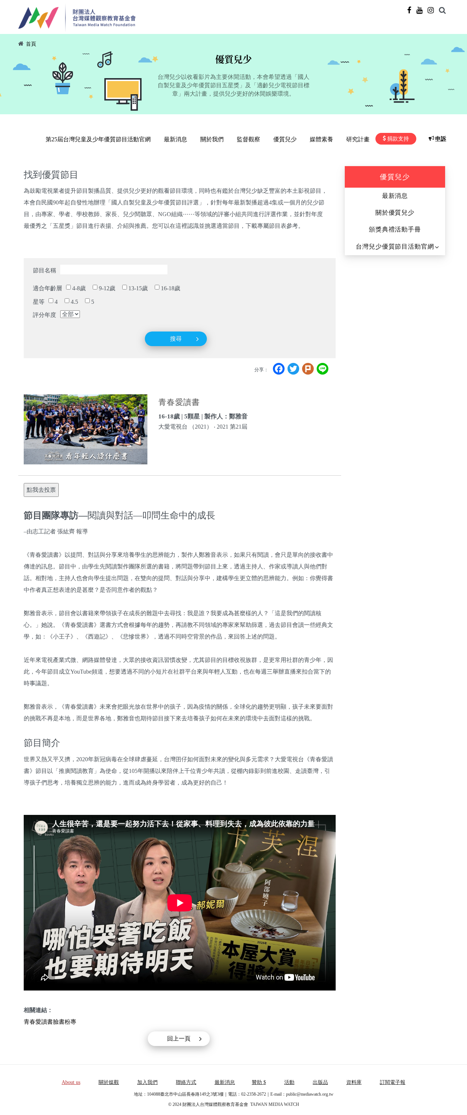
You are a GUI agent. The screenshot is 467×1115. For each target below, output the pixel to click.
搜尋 (176, 339)
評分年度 (44, 315)
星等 (39, 302)
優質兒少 (285, 139)
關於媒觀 (109, 1082)
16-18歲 (170, 288)
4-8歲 (79, 288)
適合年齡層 (47, 288)
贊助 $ (259, 1082)
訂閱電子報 (392, 1082)
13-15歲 (138, 288)
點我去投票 (41, 490)
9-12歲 (107, 288)
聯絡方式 (186, 1082)
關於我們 (212, 139)
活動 (289, 1082)
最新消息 (175, 139)
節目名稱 (44, 270)
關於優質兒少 (394, 212)
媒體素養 (321, 139)
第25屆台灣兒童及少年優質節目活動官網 (98, 139)
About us (71, 1082)
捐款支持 (398, 139)
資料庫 (354, 1082)
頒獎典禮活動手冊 (395, 229)
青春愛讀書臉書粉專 (50, 1022)
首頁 (31, 44)
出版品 (320, 1082)
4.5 (74, 302)
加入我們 (147, 1082)
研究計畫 (358, 139)
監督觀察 (248, 139)
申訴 (440, 139)
